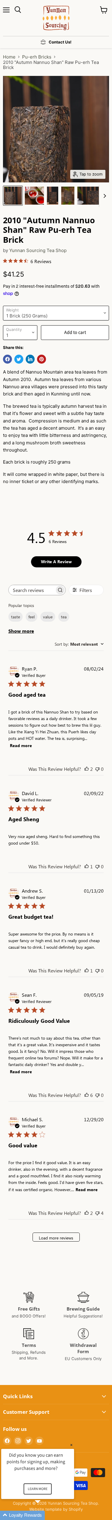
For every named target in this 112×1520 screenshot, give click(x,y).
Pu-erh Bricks (36, 56)
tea (64, 617)
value (48, 617)
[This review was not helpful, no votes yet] (97, 769)
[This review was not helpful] (97, 1213)
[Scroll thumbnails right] (103, 196)
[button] (45, 1515)
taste (15, 617)
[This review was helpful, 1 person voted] (87, 866)
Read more (21, 745)
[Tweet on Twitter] (18, 359)
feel (31, 617)
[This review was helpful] (87, 769)
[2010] (12, 195)
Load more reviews (56, 1238)
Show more (21, 631)
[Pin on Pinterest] (41, 359)
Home (9, 56)
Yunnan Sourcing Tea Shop (38, 250)
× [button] (71, 1445)
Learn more (37, 1488)
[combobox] (79, 644)
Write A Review (56, 561)
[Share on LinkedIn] (30, 359)
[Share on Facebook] (7, 359)
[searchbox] (32, 590)
